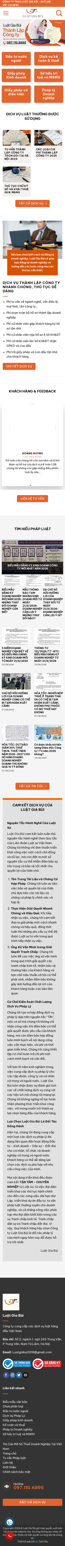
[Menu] (6, 13)
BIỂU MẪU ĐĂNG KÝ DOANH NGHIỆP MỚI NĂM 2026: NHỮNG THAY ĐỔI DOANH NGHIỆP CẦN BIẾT (12, 601)
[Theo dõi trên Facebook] (6, 1375)
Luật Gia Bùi (15, 834)
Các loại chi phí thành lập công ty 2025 (47, 152)
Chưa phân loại (13, 1406)
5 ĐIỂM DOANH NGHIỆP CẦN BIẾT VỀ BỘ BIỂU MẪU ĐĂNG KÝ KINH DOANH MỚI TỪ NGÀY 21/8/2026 (15, 655)
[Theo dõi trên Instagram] (13, 1375)
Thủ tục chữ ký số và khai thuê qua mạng (17, 189)
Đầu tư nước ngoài (15, 1411)
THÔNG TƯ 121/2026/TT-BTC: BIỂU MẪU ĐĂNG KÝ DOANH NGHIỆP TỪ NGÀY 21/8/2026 (47, 655)
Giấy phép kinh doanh (18, 1420)
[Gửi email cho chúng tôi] (26, 1375)
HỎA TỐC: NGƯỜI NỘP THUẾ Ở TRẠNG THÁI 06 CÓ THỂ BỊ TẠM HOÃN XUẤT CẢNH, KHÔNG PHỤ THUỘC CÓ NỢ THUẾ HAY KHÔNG (48, 703)
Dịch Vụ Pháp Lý (14, 1416)
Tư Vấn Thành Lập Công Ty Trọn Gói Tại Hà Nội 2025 (17, 154)
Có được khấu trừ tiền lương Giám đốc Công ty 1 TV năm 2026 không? (47, 749)
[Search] (59, 13)
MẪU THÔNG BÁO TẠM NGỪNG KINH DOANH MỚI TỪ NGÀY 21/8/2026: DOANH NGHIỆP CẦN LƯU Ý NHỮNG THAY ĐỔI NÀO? (32, 604)
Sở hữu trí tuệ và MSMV (19, 1434)
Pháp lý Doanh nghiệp (17, 1429)
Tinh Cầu (43, 1541)
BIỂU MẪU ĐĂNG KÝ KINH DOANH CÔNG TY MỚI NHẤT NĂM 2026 (33, 567)
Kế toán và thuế (14, 1425)
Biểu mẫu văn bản (15, 1402)
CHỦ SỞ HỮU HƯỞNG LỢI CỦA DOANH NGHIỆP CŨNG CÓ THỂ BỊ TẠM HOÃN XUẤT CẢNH (16, 700)
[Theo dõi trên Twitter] (19, 1375)
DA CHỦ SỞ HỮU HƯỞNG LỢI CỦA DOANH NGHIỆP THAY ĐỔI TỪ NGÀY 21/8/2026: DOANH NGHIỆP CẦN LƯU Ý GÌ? (53, 602)
